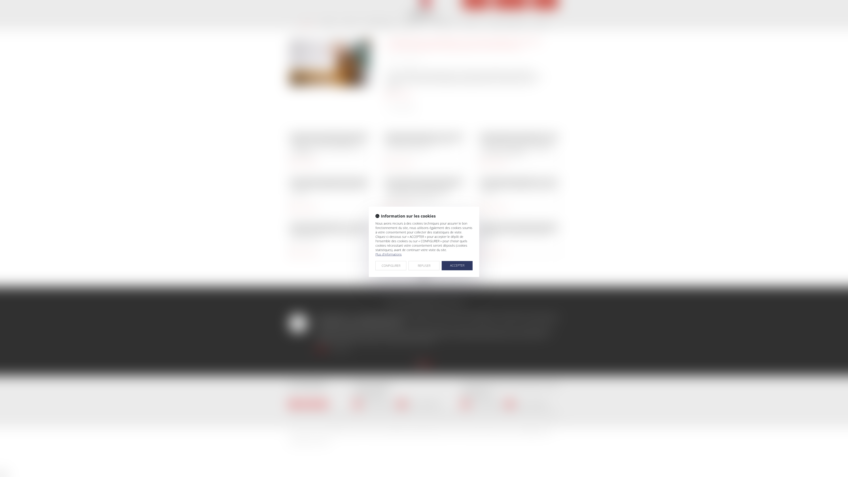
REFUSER (424, 265)
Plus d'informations (388, 254)
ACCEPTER (457, 265)
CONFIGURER (391, 265)
